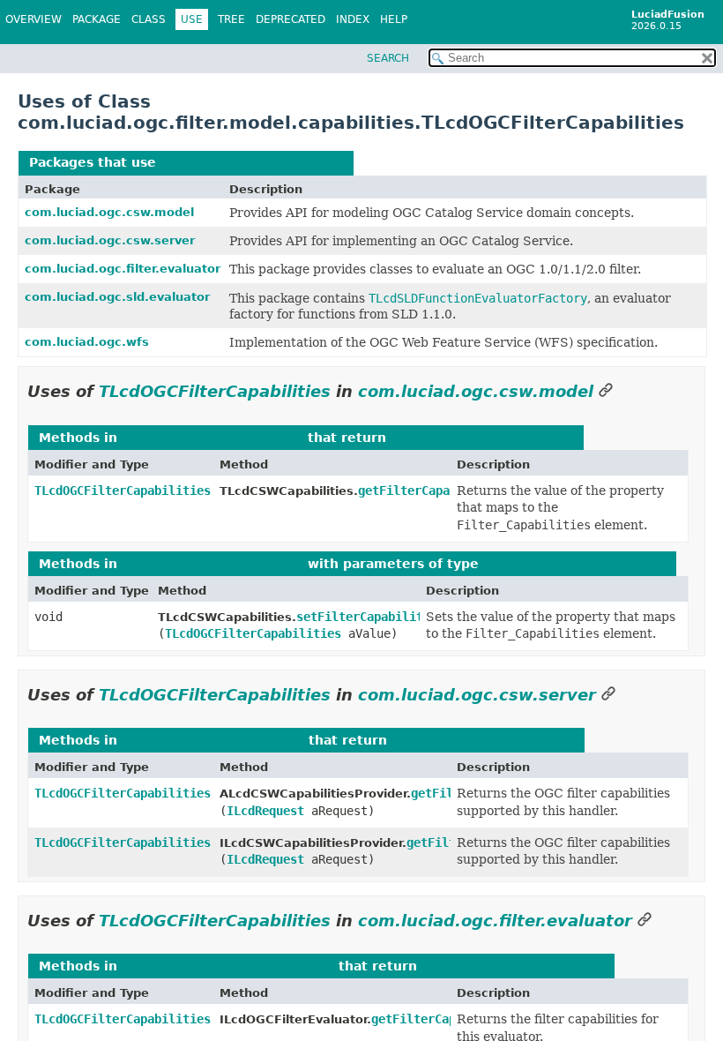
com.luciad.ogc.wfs (87, 341)
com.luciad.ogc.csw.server (110, 240)
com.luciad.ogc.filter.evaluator (122, 268)
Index (352, 19)
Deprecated (290, 19)
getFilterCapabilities (432, 490)
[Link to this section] (606, 391)
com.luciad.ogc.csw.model (109, 212)
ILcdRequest (265, 811)
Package (96, 19)
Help (393, 19)
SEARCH (388, 58)
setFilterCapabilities (370, 617)
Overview (33, 19)
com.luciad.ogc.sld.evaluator (117, 296)
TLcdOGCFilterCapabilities (251, 162)
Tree (231, 19)
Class (148, 19)
